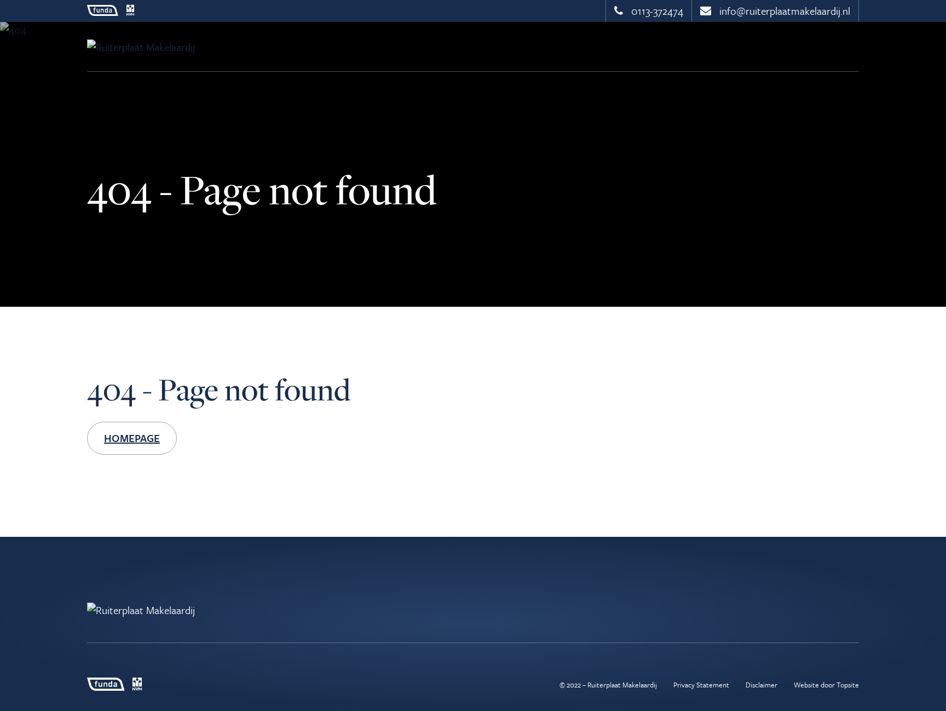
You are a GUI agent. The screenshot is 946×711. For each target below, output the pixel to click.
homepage (132, 438)
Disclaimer (761, 684)
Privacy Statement (701, 684)
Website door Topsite (826, 684)
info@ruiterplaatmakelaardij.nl (783, 10)
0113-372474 (655, 10)
